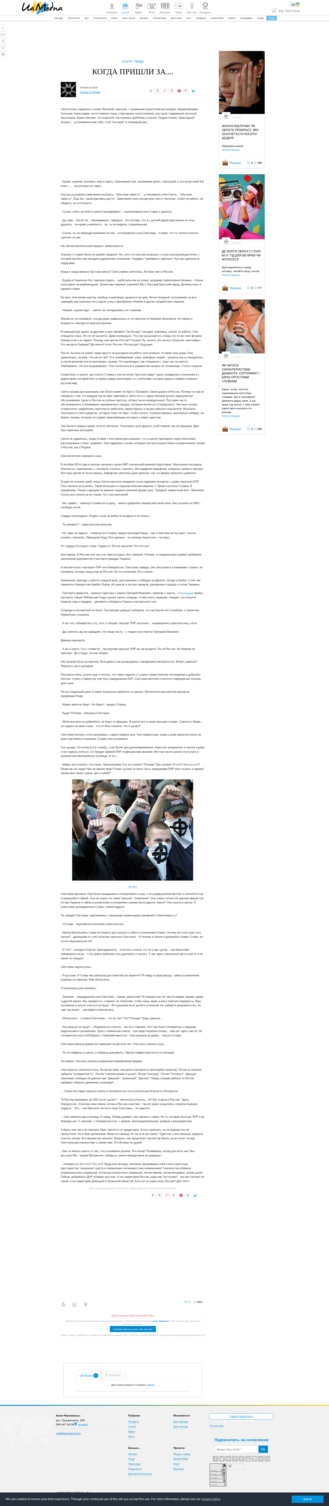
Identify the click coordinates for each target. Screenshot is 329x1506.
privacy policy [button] (211, 1499)
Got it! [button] (307, 1499)
